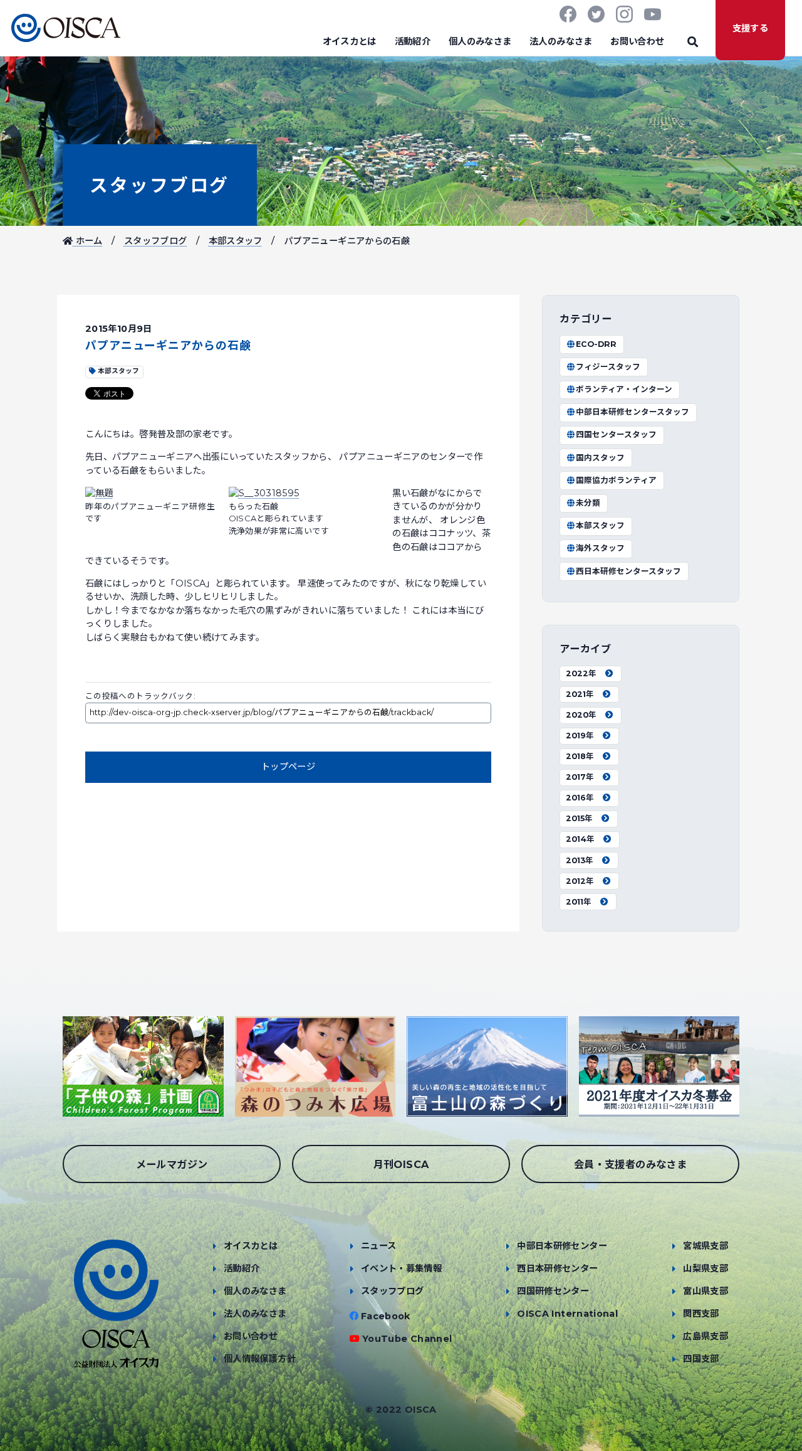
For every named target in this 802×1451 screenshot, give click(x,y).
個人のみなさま (480, 41)
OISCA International (567, 1313)
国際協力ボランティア (616, 480)
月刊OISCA (401, 1164)
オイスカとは (350, 41)
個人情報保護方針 (260, 1358)
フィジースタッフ (608, 366)
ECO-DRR (596, 344)
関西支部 (701, 1313)
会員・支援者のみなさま (630, 1164)
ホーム (87, 241)
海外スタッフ (600, 548)
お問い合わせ (637, 41)
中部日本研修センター (562, 1246)
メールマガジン (172, 1164)
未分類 (588, 503)
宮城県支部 (705, 1246)
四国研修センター (553, 1291)
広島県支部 (705, 1336)
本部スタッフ (236, 241)
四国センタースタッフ (616, 434)
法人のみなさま (561, 41)
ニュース (378, 1246)
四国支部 (701, 1358)
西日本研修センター (557, 1268)
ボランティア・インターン (624, 389)
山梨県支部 (705, 1268)
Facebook (385, 1316)
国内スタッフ (600, 457)
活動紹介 (412, 41)
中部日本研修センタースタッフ (632, 412)
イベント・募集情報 (401, 1268)
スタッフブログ (159, 185)
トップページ (288, 766)
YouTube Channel (407, 1338)
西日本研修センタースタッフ (628, 571)
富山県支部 (705, 1291)
